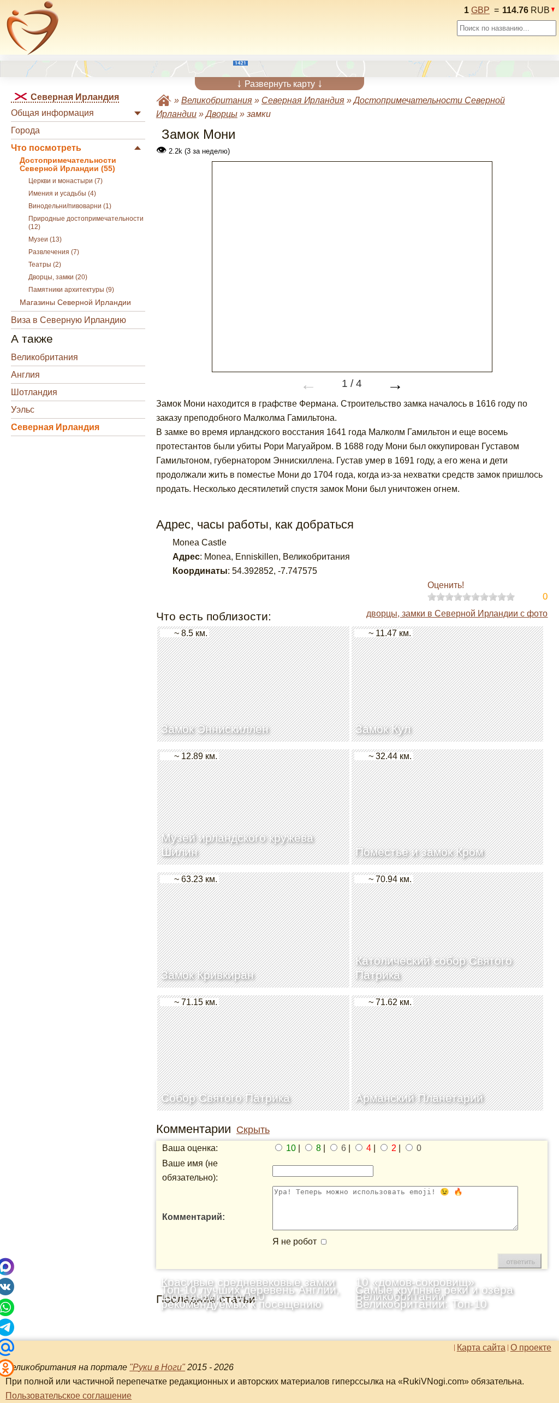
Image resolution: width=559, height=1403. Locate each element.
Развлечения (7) (53, 252)
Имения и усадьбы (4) (62, 193)
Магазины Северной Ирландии (75, 302)
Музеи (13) (45, 239)
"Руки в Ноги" (157, 1367)
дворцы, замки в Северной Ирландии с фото (457, 613)
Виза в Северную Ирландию (68, 320)
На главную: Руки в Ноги (163, 100)
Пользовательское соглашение (68, 1395)
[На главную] (32, 28)
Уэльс (22, 410)
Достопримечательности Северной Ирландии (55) (68, 164)
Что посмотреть (46, 148)
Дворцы (221, 114)
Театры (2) (44, 264)
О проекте (530, 1348)
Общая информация (52, 113)
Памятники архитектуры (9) (71, 289)
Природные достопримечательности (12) (86, 222)
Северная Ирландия (55, 427)
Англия (25, 375)
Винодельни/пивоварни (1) (69, 206)
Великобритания (44, 357)
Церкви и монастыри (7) (65, 181)
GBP (480, 10)
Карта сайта (481, 1348)
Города (25, 130)
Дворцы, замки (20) (57, 277)
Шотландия (34, 392)
